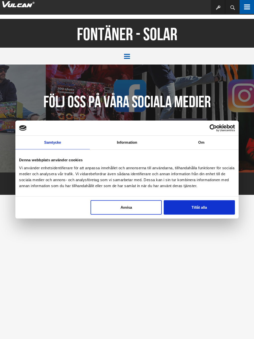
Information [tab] (127, 142)
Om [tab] (201, 142)
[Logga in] (218, 7)
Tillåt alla (199, 207)
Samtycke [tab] (52, 142)
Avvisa (126, 207)
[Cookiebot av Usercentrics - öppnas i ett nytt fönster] (213, 128)
